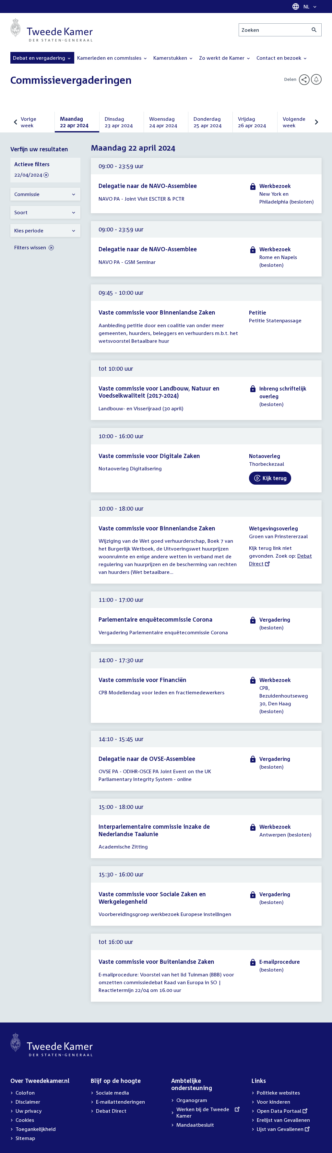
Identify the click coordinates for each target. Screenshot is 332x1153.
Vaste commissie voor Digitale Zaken (149, 455)
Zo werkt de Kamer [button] (222, 58)
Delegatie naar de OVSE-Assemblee (147, 758)
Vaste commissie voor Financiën (142, 679)
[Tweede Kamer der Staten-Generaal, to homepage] (51, 30)
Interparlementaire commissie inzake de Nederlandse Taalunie (154, 830)
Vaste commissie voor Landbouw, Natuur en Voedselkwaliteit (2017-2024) (159, 392)
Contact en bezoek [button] (279, 58)
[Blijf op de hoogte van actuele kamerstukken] (316, 79)
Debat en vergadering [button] (39, 58)
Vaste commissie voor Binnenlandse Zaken (157, 312)
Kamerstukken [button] (170, 58)
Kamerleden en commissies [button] (110, 58)
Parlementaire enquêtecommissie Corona (155, 619)
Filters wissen (30, 247)
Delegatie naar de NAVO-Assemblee (148, 185)
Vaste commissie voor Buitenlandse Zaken (156, 961)
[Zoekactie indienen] (314, 29)
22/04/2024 (28, 175)
